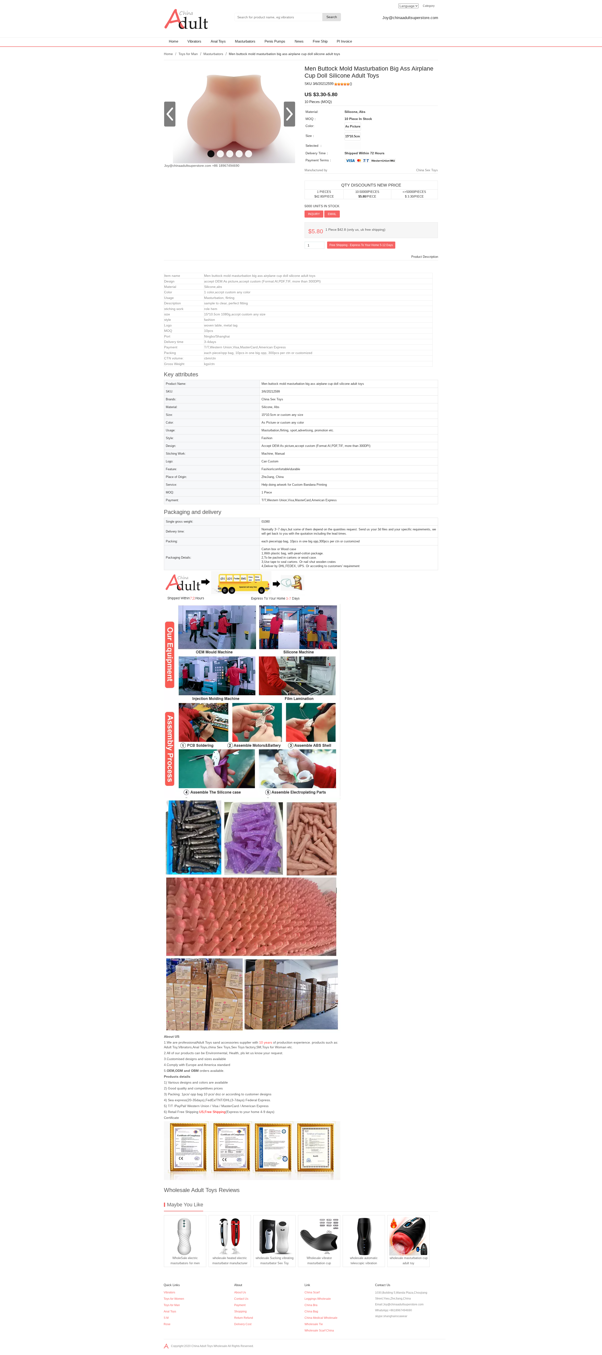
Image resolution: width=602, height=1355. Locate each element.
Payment (240, 1305)
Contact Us (241, 1298)
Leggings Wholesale (318, 1298)
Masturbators (245, 41)
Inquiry (314, 214)
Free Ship (320, 41)
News (299, 41)
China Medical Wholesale (321, 1317)
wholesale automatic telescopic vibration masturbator (364, 1261)
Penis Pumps (275, 41)
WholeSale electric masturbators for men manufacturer (185, 1261)
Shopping (240, 1311)
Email (332, 214)
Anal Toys (218, 41)
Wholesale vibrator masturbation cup (319, 1260)
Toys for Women (174, 1298)
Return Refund (243, 1317)
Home (173, 41)
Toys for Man (188, 54)
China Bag (311, 1311)
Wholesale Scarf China (319, 1330)
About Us (240, 1292)
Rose (167, 1324)
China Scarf (312, 1292)
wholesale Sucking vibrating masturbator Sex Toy (274, 1260)
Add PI (347, 214)
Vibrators (194, 41)
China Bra (311, 1305)
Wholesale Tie (314, 1324)
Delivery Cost (242, 1324)
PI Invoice (344, 41)
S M (166, 1317)
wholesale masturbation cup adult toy (409, 1260)
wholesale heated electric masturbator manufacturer (229, 1260)
